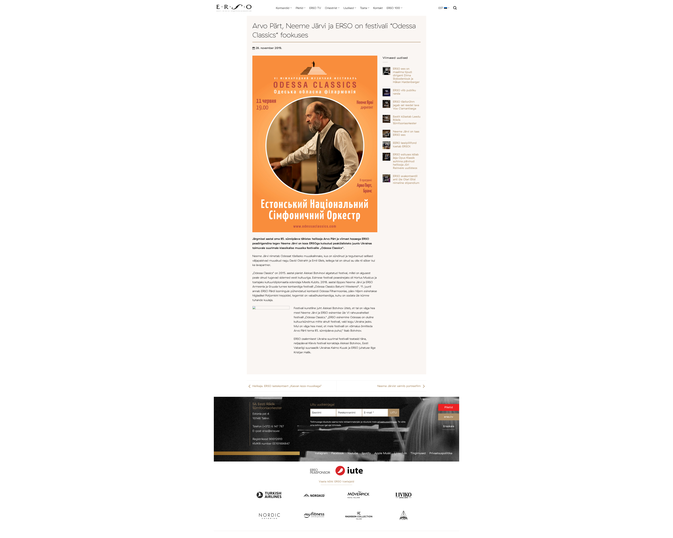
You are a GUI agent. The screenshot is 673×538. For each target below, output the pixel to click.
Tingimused (418, 453)
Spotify (366, 453)
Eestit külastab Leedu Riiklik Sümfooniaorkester (406, 120)
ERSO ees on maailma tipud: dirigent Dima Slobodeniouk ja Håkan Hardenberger (406, 75)
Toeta (363, 8)
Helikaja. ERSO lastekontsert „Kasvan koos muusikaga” (287, 386)
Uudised (348, 8)
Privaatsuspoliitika (440, 453)
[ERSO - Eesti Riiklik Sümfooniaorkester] (233, 8)
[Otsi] (455, 8)
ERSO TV (315, 8)
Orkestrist (331, 8)
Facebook (337, 453)
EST (441, 8)
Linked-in (400, 453)
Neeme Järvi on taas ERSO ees (406, 133)
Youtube (352, 453)
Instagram (321, 453)
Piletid (299, 8)
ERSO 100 (393, 8)
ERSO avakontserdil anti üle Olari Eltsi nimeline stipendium (406, 179)
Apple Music (382, 453)
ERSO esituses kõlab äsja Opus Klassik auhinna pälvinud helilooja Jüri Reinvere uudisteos (406, 161)
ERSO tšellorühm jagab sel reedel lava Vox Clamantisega (406, 105)
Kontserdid (282, 8)
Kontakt (378, 8)
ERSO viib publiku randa (404, 92)
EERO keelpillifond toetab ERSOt (405, 144)
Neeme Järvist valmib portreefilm (399, 386)
